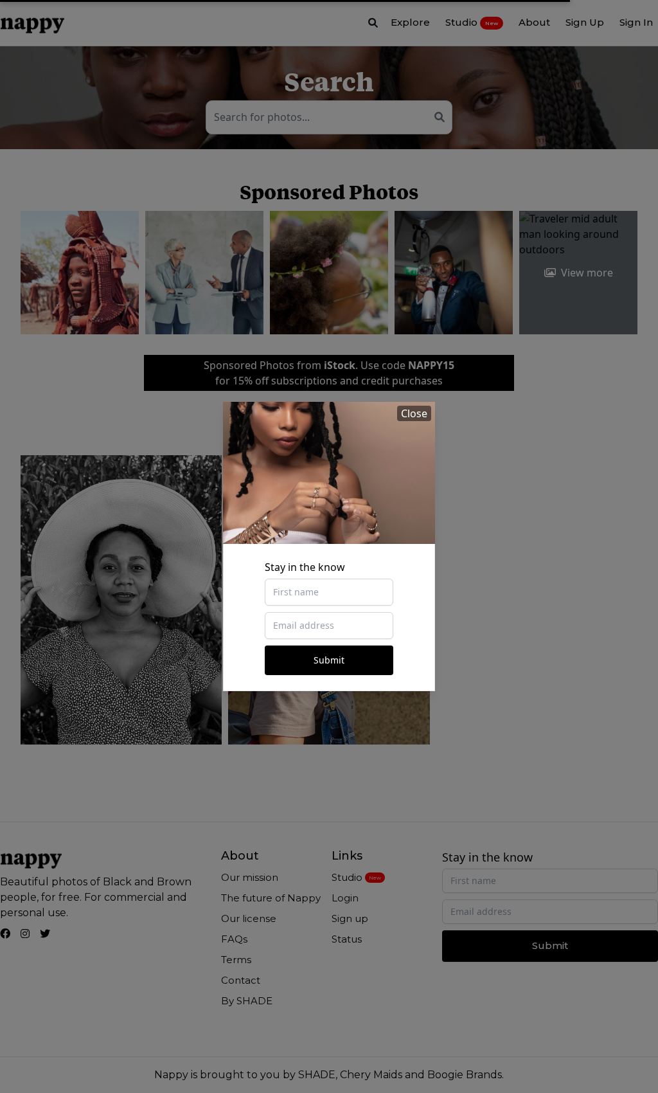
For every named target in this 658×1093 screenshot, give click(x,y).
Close (414, 413)
